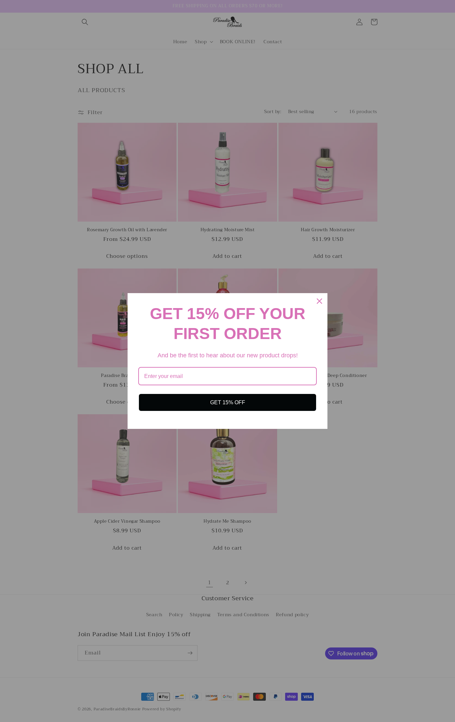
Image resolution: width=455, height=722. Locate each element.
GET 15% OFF (227, 402)
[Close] (319, 301)
